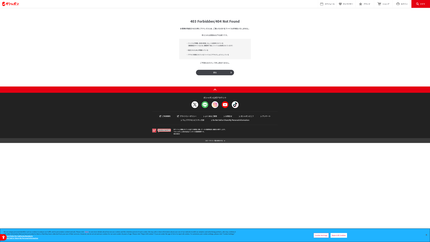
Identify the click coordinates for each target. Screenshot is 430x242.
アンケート (266, 116)
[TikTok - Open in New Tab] (235, 104)
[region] (215, 235)
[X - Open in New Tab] (194, 104)
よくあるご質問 (211, 116)
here (87, 232)
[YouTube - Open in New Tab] (225, 104)
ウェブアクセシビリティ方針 (193, 120)
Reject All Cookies (339, 235)
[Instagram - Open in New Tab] (215, 104)
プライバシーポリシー (188, 116)
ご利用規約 (166, 116)
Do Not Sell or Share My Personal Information (231, 120)
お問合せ (228, 116)
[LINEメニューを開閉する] (205, 104)
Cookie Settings (321, 235)
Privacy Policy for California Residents (18, 236)
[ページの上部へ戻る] (215, 89)
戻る (215, 72)
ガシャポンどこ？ (247, 116)
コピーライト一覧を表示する (214, 141)
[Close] (426, 234)
